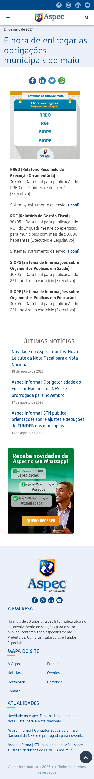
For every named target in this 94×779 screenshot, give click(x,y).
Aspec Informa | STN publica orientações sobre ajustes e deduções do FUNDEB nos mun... (45, 747)
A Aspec (14, 664)
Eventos (53, 673)
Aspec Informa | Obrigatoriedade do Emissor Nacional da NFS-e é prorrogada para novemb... (46, 733)
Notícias (14, 673)
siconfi (73, 204)
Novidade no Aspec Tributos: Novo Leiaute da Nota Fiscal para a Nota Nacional (45, 358)
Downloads (16, 682)
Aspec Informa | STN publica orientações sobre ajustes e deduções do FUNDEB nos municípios (48, 419)
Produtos (54, 664)
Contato (14, 691)
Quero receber (40, 520)
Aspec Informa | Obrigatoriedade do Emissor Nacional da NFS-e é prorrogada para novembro (46, 388)
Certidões (54, 682)
